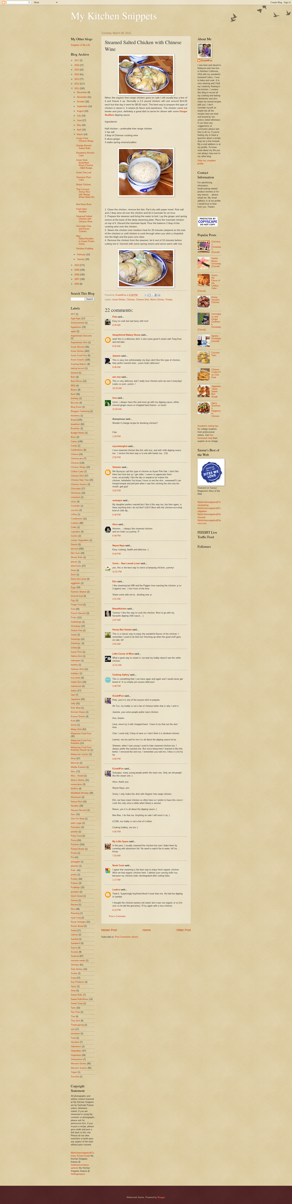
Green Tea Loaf (83, 172)
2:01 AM (116, 599)
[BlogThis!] (149, 295)
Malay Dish (76, 729)
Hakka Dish (76, 656)
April (79, 129)
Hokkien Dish (77, 669)
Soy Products (77, 982)
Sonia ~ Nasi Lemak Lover (126, 563)
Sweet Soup (77, 1003)
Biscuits (75, 403)
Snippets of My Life (80, 45)
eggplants (75, 583)
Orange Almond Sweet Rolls (83, 146)
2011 (77, 88)
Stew (73, 990)
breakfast (75, 424)
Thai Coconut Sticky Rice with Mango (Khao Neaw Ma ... (85, 194)
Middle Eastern (78, 767)
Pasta (74, 840)
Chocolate (76, 488)
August (80, 111)
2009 (77, 270)
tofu (73, 1029)
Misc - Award (77, 775)
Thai (73, 1016)
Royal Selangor (78, 922)
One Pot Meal (77, 818)
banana (74, 372)
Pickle (74, 853)
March (80, 134)
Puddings (75, 887)
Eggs (73, 587)
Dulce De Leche (78, 579)
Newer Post (109, 930)
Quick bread (77, 896)
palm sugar (76, 823)
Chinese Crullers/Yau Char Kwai (216, 373)
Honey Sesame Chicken (215, 300)
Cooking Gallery (120, 674)
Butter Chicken (83, 184)
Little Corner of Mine (123, 654)
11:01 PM (117, 571)
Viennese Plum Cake (83, 178)
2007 (77, 279)
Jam (73, 695)
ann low (116, 377)
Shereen (116, 467)
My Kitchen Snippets (114, 15)
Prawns (74, 883)
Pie (72, 857)
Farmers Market (78, 592)
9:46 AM (116, 367)
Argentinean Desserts (81, 335)
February (81, 254)
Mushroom (76, 797)
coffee (74, 514)
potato (74, 874)
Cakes (74, 441)
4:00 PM (116, 759)
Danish (74, 544)
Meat (73, 758)
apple (73, 331)
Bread (74, 420)
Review (74, 904)
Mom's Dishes (157, 299)
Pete (114, 317)
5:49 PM (116, 514)
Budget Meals (77, 433)
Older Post (183, 930)
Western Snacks (79, 1068)
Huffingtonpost (78, 1174)
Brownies (75, 428)
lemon (74, 725)
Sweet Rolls (76, 995)
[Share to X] (152, 295)
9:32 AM (116, 346)
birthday (75, 398)
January (81, 259)
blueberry (75, 415)
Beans (74, 389)
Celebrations (77, 450)
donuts (74, 561)
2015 (77, 69)
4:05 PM (116, 831)
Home (147, 930)
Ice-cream (76, 677)
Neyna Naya (118, 545)
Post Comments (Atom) (126, 937)
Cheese (74, 454)
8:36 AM (116, 325)
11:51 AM (116, 665)
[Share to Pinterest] (159, 295)
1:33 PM (116, 436)
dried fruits (76, 566)
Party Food (76, 836)
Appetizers (76, 327)
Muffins (74, 788)
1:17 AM (116, 880)
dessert (74, 548)
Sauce (74, 947)
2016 (77, 65)
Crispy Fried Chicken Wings (84, 139)
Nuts (73, 814)
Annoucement (77, 322)
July (79, 115)
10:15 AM (117, 388)
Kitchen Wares (78, 712)
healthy (74, 664)
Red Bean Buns (84, 204)
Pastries (75, 844)
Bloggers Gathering (80, 411)
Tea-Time (75, 1012)
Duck (73, 574)
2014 (77, 74)
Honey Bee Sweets (122, 629)
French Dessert (78, 613)
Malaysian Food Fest (81, 733)
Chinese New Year (80, 480)
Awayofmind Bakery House (126, 335)
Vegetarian (76, 1055)
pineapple (75, 861)
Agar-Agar (76, 318)
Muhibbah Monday (80, 793)
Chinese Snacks (79, 484)
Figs (73, 600)
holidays (75, 673)
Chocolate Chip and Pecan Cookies (83, 229)
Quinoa (74, 900)
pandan (74, 831)
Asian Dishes (118, 299)
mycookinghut (119, 446)
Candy (74, 445)
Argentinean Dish (79, 342)
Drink (73, 570)
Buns (73, 437)
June (79, 120)
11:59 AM (116, 409)
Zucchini (75, 1076)
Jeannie (116, 356)
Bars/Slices (76, 381)
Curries (74, 536)
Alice (115, 524)
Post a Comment (117, 916)
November (82, 97)
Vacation (75, 1042)
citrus (73, 501)
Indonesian (76, 686)
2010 (77, 265)
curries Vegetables (80, 540)
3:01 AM (116, 644)
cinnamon (75, 497)
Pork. (73, 870)
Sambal (74, 939)
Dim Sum (75, 553)
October (81, 101)
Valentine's (76, 1046)
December (82, 92)
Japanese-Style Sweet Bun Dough (216, 391)
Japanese (75, 699)
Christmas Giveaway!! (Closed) (216, 246)
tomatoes (75, 1033)
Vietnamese (76, 1059)
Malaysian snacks (80, 754)
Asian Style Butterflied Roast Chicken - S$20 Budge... (85, 164)
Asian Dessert (78, 347)
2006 (77, 284)
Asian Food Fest (79, 355)
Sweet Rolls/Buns (79, 999)
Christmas (76, 493)
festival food (77, 596)
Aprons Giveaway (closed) (216, 338)
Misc (73, 771)
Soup (73, 977)
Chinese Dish (142, 299)
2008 (77, 274)
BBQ (73, 385)
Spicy (73, 986)
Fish (73, 609)
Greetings (75, 639)
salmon (74, 934)
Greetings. (76, 643)
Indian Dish (76, 682)
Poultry (169, 299)
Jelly (73, 703)
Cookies (75, 523)
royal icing (76, 917)
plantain (74, 866)
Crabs (74, 527)
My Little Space (120, 841)
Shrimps (75, 964)
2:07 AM (116, 620)
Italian (74, 690)
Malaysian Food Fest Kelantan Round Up (81, 748)
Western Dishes (78, 1063)
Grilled (74, 647)
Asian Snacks (77, 359)
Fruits (73, 617)
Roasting (75, 913)
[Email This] (146, 295)
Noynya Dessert (79, 810)
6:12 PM (116, 910)
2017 (77, 60)
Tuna (73, 1038)
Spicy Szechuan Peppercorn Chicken (216, 409)
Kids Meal (76, 708)
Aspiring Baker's (79, 364)
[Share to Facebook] (156, 295)
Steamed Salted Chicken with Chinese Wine (84, 219)
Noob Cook (118, 865)
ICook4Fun (118, 696)
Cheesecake (77, 458)
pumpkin (75, 892)
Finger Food (76, 604)
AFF (73, 314)
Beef (73, 394)
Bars (73, 377)
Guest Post (76, 652)
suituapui (117, 500)
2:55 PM (116, 457)
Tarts (73, 1008)
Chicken (131, 299)
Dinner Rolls (77, 557)
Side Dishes (77, 969)
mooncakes (76, 784)
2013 (77, 79)
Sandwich (75, 943)
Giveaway (75, 626)
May (79, 125)
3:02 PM (116, 490)
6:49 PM (116, 535)
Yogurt (74, 1072)
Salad (73, 930)
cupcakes (75, 531)
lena (114, 398)
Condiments (76, 518)
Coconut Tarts (215, 353)
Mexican (75, 763)
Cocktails (75, 506)
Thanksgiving (77, 1025)
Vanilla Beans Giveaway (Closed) (216, 262)
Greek (74, 634)
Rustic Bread (77, 926)
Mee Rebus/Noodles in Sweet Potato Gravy (85, 240)
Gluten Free (76, 630)
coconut (75, 510)
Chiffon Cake (77, 471)
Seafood (75, 956)
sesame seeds (78, 960)
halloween (75, 660)
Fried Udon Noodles (81, 210)
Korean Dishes (78, 716)
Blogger (161, 1197)
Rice (73, 909)
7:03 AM (116, 855)
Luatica (116, 889)
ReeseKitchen (119, 608)
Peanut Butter (77, 849)
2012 (77, 83)
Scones (74, 952)
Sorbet (74, 973)
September (82, 106)
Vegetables (76, 1050)
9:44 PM (116, 554)
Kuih (73, 720)
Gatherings (76, 622)
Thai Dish (75, 1020)
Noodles (75, 806)
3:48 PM (116, 686)
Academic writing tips (208, 426)
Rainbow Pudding (84, 248)
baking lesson (77, 368)
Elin (114, 581)
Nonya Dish (76, 801)
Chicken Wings (78, 467)
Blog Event (76, 407)
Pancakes (76, 827)
